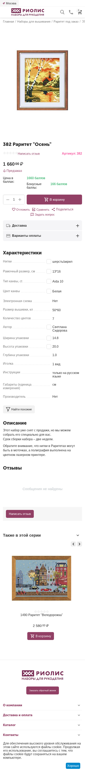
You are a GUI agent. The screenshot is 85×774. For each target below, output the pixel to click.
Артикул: (69, 153)
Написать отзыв (29, 153)
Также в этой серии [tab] (22, 535)
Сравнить (42, 209)
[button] (62, 209)
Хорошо (73, 765)
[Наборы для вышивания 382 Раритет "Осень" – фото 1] (42, 80)
